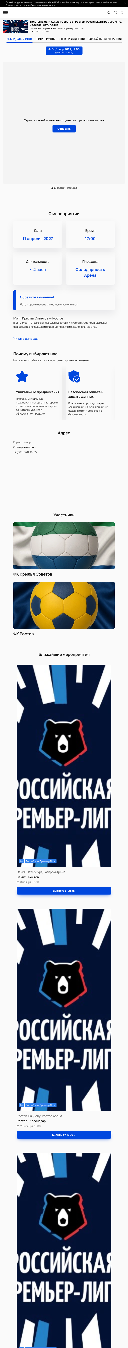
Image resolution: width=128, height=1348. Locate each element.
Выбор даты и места (19, 39)
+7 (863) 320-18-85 (25, 452)
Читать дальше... (26, 338)
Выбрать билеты (64, 891)
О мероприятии (46, 39)
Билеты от (63, 1135)
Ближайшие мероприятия (105, 39)
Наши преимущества (72, 39)
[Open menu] (5, 13)
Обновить (64, 128)
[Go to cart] (122, 12)
